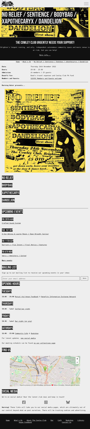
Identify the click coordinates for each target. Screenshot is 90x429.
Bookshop (34, 334)
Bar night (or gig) (23, 321)
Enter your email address (14, 279)
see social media (28, 338)
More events (7, 261)
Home (18, 62)
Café (60, 420)
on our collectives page (44, 343)
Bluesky (68, 402)
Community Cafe (21, 334)
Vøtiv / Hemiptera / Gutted (14, 256)
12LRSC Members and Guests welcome (46, 79)
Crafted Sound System (11, 223)
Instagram (46, 402)
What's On (26, 62)
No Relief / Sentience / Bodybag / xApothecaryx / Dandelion (61, 62)
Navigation (86, 3)
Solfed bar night (22, 309)
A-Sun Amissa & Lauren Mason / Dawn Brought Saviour (25, 234)
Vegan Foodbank (25, 422)
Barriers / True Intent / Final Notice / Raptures (24, 245)
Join (84, 278)
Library (81, 420)
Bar (52, 420)
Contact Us (66, 422)
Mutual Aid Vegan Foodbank (26, 297)
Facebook (24, 402)
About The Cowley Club (36, 420)
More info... (45, 55)
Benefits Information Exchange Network (58, 297)
